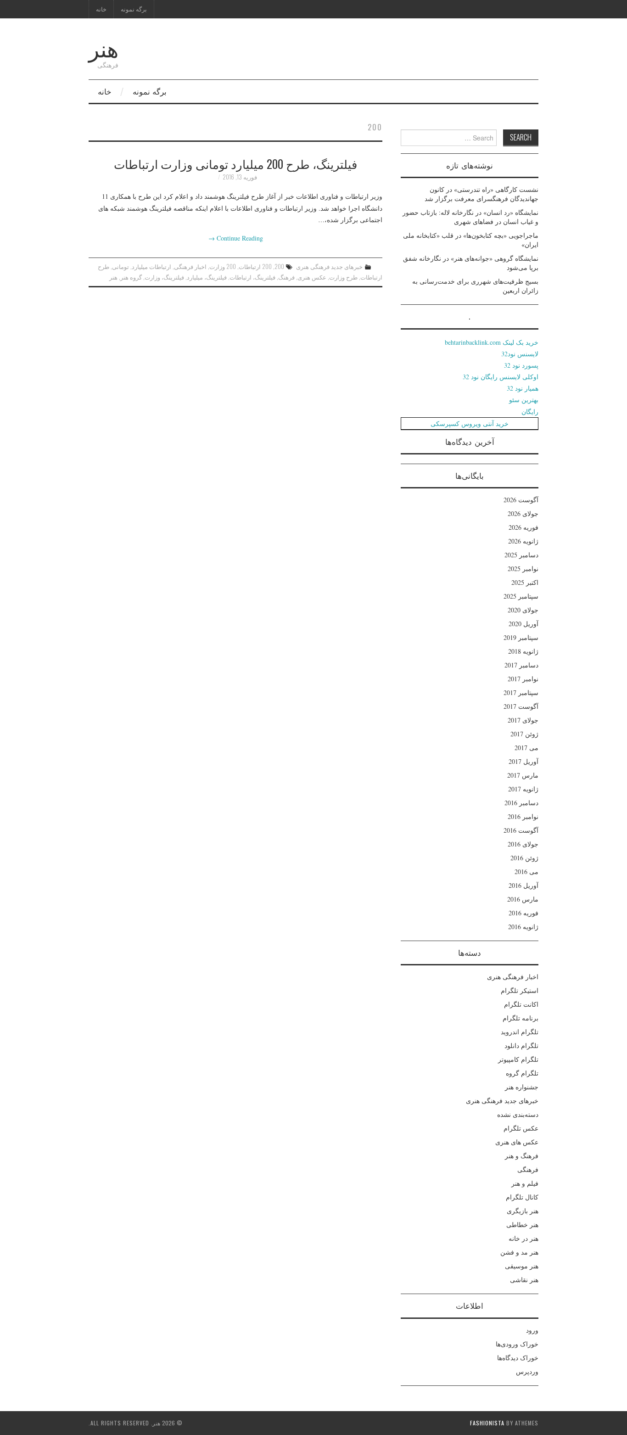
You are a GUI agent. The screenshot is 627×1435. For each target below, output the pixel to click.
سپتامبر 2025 (521, 596)
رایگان (529, 411)
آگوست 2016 (521, 830)
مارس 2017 (522, 775)
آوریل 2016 (523, 885)
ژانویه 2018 (523, 651)
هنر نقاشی (524, 1279)
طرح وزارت (343, 277)
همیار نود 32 (522, 388)
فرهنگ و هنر (521, 1155)
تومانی (120, 266)
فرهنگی (527, 1169)
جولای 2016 (523, 844)
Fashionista (487, 1422)
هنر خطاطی (522, 1224)
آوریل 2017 (523, 761)
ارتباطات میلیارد (151, 266)
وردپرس (527, 1371)
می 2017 (526, 747)
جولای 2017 (523, 720)
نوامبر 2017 (523, 678)
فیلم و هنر (524, 1183)
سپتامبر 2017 (521, 692)
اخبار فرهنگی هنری (512, 976)
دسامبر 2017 (521, 665)
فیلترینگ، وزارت (164, 277)
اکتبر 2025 (524, 582)
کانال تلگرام (522, 1197)
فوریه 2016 (523, 912)
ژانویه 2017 (523, 789)
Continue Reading (235, 238)
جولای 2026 (523, 513)
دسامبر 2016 (521, 802)
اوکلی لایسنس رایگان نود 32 (500, 376)
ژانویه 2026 (523, 541)
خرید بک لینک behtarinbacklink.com (491, 342)
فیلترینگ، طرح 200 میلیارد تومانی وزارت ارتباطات (235, 163)
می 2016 (526, 871)
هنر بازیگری (522, 1210)
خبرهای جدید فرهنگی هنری (329, 266)
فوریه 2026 (523, 527)
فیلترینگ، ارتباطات (252, 277)
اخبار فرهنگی (190, 266)
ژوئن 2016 (524, 857)
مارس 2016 (522, 899)
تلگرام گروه (522, 1073)
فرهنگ (286, 277)
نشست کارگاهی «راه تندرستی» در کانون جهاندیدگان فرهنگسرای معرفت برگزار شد (481, 194)
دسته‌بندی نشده (517, 1114)
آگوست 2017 (521, 706)
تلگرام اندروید (519, 1031)
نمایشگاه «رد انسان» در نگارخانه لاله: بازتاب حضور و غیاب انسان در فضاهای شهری (470, 217)
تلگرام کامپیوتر (518, 1059)
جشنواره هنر (521, 1086)
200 (279, 266)
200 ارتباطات (255, 266)
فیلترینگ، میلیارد (207, 277)
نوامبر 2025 (523, 568)
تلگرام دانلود (521, 1045)
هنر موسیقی (521, 1265)
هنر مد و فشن (519, 1252)
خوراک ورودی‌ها (517, 1344)
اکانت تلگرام (521, 1004)
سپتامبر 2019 (521, 637)
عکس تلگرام (521, 1128)
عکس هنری (311, 277)
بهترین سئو (523, 399)
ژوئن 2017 (524, 733)
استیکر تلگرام (519, 990)
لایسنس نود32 (519, 353)
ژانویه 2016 (523, 926)
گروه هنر (131, 277)
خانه (101, 9)
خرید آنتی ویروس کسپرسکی (470, 423)
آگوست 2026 (521, 499)
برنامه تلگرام (520, 1018)
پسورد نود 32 (521, 365)
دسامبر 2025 (521, 554)
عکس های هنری (516, 1142)
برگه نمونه (134, 9)
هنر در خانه (523, 1238)
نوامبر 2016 (523, 816)
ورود (532, 1330)
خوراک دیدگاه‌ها (517, 1357)
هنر (103, 47)
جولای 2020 (523, 609)
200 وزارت (222, 266)
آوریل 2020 (523, 623)
